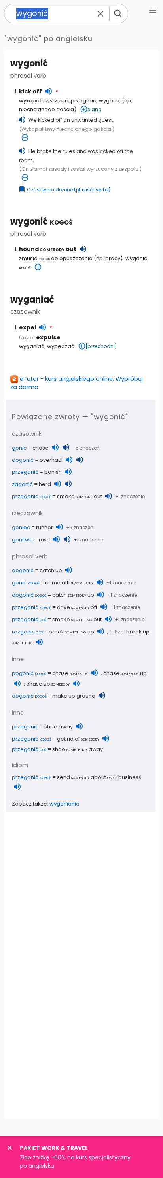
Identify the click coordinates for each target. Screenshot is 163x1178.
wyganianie (64, 803)
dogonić (23, 460)
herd (45, 484)
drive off (77, 607)
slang (94, 109)
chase (40, 448)
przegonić (25, 472)
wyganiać (32, 299)
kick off (30, 91)
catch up (51, 570)
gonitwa (22, 539)
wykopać (31, 100)
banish (53, 472)
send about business (99, 777)
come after (69, 582)
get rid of (78, 739)
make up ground (73, 696)
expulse (48, 337)
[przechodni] (101, 346)
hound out (47, 249)
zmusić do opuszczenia (56, 258)
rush (44, 539)
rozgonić (27, 631)
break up (71, 631)
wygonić (41, 222)
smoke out (79, 496)
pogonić (29, 673)
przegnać (83, 100)
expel (27, 327)
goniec (21, 527)
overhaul (51, 460)
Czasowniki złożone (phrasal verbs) (68, 190)
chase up (125, 673)
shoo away (58, 726)
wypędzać (60, 346)
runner (44, 527)
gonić (19, 448)
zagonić (22, 484)
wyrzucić (56, 100)
